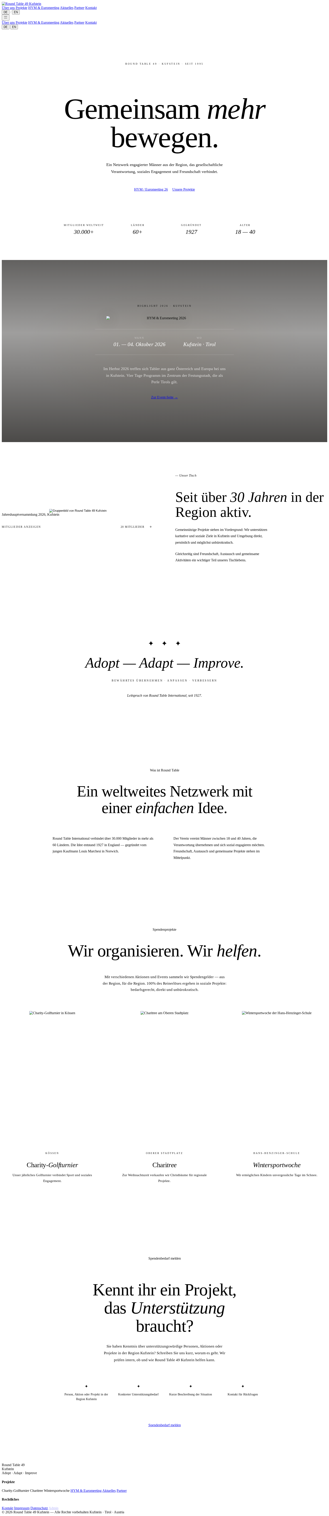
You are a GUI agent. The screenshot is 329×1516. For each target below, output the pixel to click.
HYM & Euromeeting (43, 8)
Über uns (8, 8)
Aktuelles (66, 8)
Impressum (22, 1508)
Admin (53, 1508)
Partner (79, 8)
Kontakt (91, 8)
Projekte (21, 8)
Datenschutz (39, 1508)
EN (16, 12)
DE (6, 12)
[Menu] (5, 18)
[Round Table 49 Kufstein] (21, 4)
